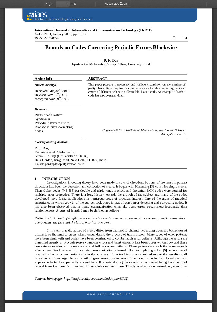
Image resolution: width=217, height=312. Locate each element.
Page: (49, 4)
